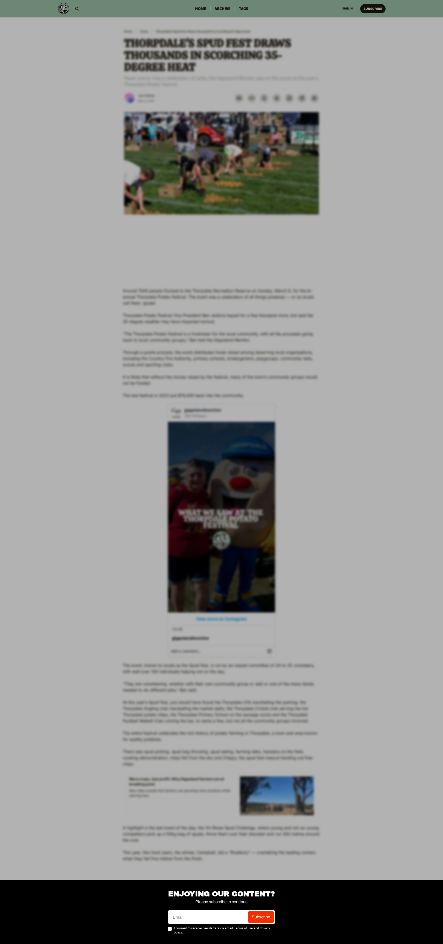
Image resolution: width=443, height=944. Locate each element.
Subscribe (261, 917)
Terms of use (243, 928)
